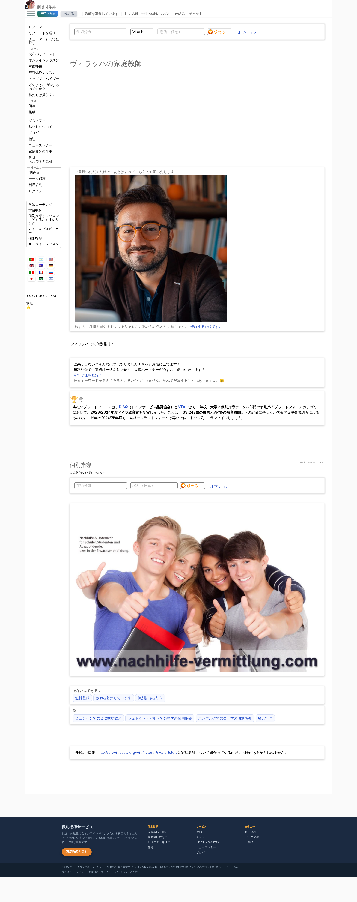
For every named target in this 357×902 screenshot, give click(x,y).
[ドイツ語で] (50, 266)
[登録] (151, 321)
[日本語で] (31, 278)
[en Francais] (41, 272)
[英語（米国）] (50, 259)
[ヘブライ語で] (50, 278)
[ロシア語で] (50, 272)
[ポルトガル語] (31, 259)
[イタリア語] (31, 272)
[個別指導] (30, 7)
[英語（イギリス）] (31, 266)
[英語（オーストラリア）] (41, 266)
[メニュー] (31, 14)
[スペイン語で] (41, 259)
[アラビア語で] (41, 278)
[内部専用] (26, 804)
